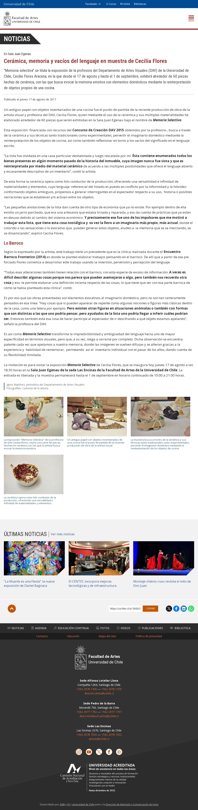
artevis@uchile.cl (99, 739)
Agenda (40, 628)
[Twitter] (99, 752)
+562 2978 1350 (111, 689)
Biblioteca (182, 628)
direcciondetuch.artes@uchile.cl (99, 716)
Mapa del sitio (107, 636)
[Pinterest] (119, 752)
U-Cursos (111, 4)
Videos (125, 628)
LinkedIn (184, 609)
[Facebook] (109, 752)
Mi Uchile (125, 4)
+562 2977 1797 (111, 712)
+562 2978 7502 (111, 734)
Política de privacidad (149, 636)
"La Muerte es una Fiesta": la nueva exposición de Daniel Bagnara (29, 583)
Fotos (104, 628)
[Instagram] (79, 752)
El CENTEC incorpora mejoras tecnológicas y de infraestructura (92, 583)
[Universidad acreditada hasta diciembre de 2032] (99, 777)
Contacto (42, 636)
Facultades (91, 4)
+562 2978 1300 (87, 689)
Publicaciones (152, 628)
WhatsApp (191, 609)
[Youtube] (89, 752)
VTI (68, 804)
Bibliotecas (140, 4)
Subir (12, 609)
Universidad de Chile (83, 804)
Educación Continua (73, 628)
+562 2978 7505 (87, 734)
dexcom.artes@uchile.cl (99, 693)
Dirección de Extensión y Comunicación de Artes (132, 804)
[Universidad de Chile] (19, 4)
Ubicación (73, 636)
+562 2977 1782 (87, 712)
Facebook (176, 609)
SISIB (62, 804)
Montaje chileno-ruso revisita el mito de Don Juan (162, 583)
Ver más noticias (63, 534)
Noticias (17, 39)
